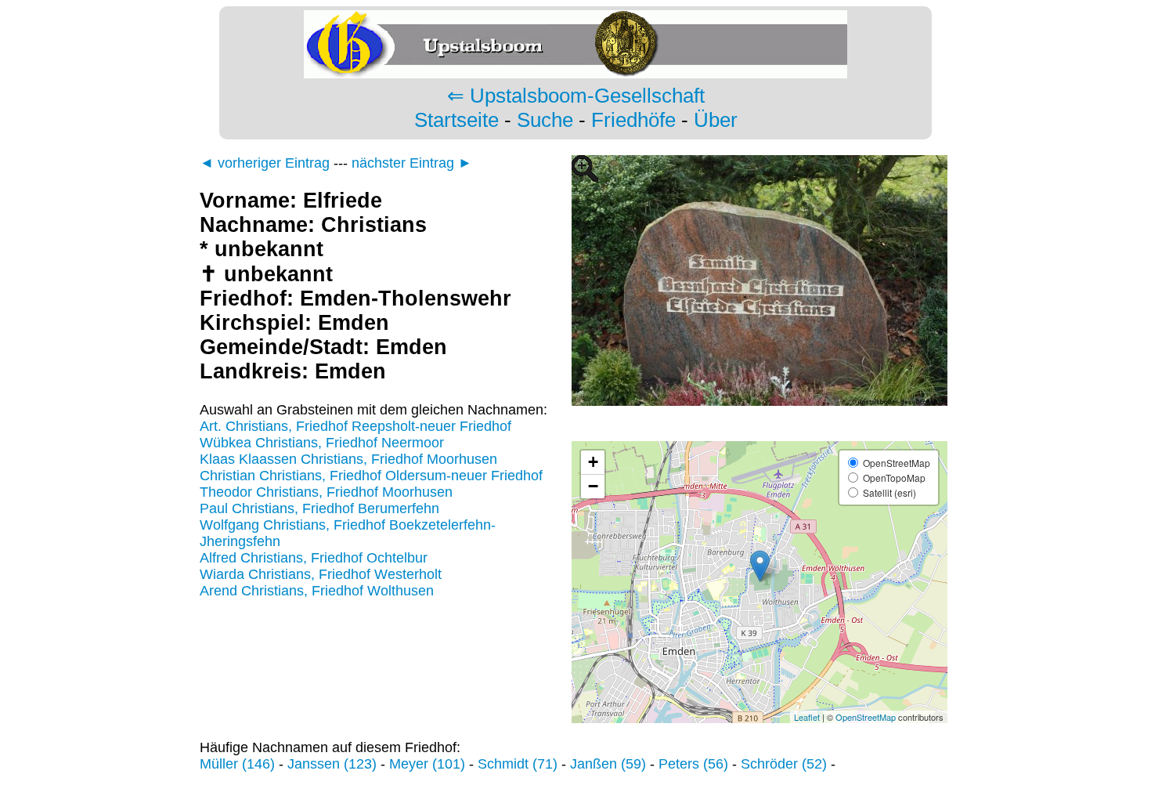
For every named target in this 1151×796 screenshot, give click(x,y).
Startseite (456, 120)
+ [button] (593, 462)
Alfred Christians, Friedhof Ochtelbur (314, 558)
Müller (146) (237, 764)
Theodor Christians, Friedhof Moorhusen (326, 492)
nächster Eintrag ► (412, 163)
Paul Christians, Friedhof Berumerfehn (319, 508)
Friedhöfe (633, 120)
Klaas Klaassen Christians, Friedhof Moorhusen (348, 459)
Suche (545, 120)
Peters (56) (693, 764)
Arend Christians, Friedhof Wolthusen (317, 591)
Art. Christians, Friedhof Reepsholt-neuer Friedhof (355, 426)
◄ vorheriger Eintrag (265, 163)
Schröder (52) (784, 764)
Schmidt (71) (517, 764)
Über (716, 120)
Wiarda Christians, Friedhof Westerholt (321, 574)
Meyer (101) (427, 764)
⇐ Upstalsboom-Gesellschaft (576, 95)
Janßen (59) (608, 764)
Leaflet (807, 717)
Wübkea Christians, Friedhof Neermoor (322, 442)
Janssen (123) (332, 764)
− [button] (593, 486)
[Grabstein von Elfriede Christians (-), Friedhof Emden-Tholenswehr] (759, 432)
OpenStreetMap (865, 717)
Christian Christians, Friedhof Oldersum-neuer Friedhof (371, 475)
